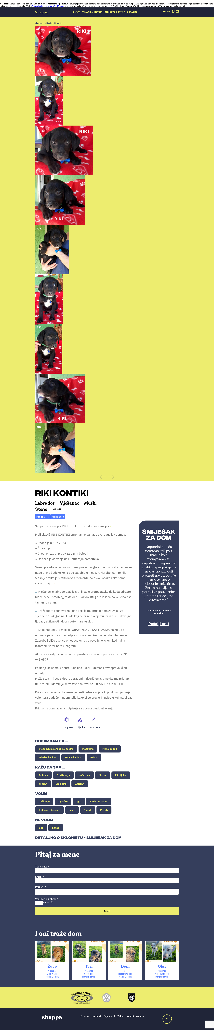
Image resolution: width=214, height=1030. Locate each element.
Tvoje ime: (42, 866)
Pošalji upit (158, 623)
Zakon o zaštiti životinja (130, 1016)
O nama (76, 12)
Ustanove (110, 12)
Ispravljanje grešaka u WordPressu (48, 6)
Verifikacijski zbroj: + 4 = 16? (46, 900)
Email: (39, 876)
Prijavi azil (109, 1016)
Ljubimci (47, 23)
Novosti (98, 12)
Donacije (132, 12)
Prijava (166, 12)
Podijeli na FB (58, 517)
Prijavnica (87, 12)
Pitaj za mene (42, 517)
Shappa (38, 23)
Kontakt (120, 12)
